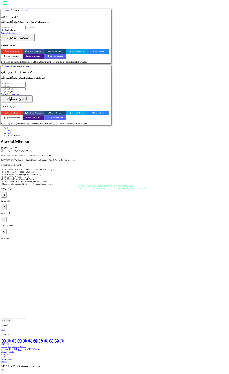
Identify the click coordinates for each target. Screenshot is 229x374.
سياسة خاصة (5, 354)
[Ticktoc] (40, 341)
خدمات (22, 347)
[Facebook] (3, 341)
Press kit (4, 362)
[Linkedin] (56, 341)
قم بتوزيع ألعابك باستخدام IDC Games (20, 349)
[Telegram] (62, 341)
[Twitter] (9, 341)
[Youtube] (25, 341)
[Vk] (35, 341)
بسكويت (4, 357)
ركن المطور (5, 347)
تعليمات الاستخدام (7, 352)
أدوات (17, 347)
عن (25, 347)
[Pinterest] (19, 341)
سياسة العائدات (6, 359)
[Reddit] (51, 341)
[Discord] (46, 341)
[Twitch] (30, 341)
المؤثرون (13, 347)
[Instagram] (14, 341)
